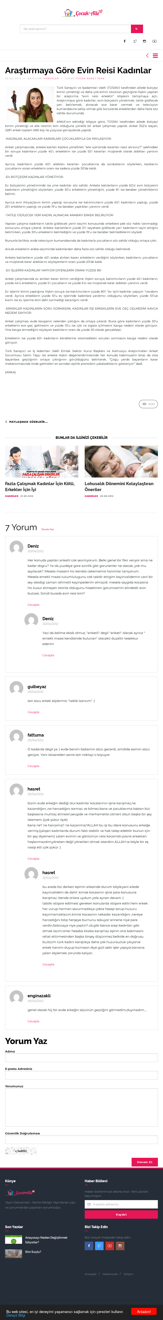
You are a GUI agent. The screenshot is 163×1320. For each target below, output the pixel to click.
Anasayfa (90, 1274)
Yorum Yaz (47, 529)
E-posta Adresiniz (18, 1069)
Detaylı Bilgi (15, 1315)
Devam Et (144, 1162)
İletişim (128, 1274)
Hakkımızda (110, 1274)
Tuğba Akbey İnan (90, 78)
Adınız (10, 1051)
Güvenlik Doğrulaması (22, 1133)
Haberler (51, 78)
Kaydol (121, 1214)
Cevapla (33, 605)
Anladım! (144, 1311)
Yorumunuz (14, 1086)
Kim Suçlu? (33, 1252)
